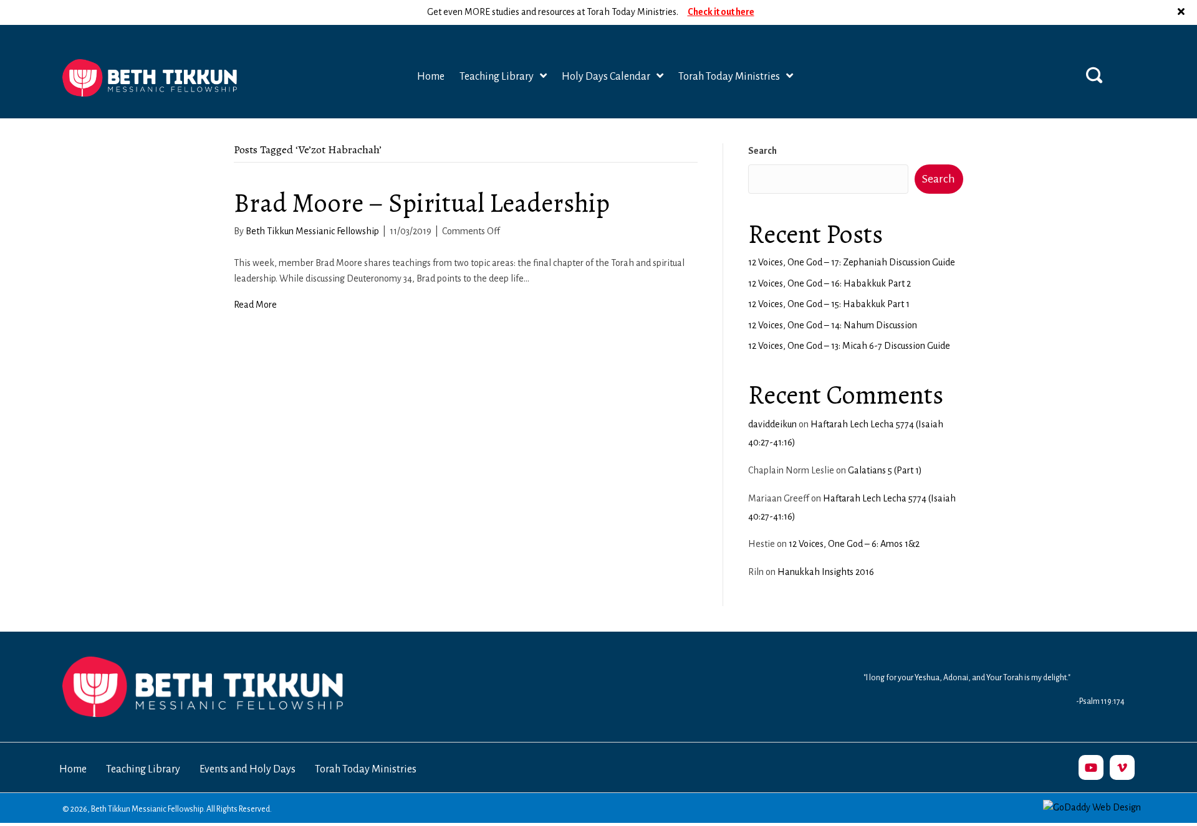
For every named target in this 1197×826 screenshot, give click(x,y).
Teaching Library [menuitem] (143, 769)
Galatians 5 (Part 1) (885, 470)
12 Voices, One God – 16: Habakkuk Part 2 (829, 283)
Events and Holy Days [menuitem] (248, 769)
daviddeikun (772, 424)
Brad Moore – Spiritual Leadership (422, 203)
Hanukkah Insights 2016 (825, 572)
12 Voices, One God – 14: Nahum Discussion (832, 325)
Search (762, 151)
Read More (255, 305)
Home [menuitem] (73, 769)
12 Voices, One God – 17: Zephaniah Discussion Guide (851, 262)
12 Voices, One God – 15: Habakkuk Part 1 (829, 304)
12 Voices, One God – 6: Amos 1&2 (854, 544)
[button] (1183, 12)
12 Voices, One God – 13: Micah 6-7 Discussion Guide (849, 346)
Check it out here (721, 12)
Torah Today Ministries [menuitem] (365, 769)
